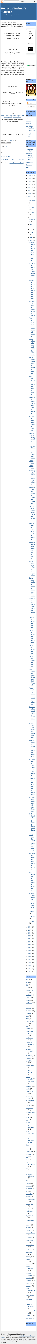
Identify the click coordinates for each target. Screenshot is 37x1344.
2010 (30, 951)
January (32, 921)
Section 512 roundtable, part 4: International (32, 636)
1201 (27, 979)
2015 (30, 936)
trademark (29, 1299)
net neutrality (30, 1220)
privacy (28, 1249)
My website (29, 162)
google (28, 1183)
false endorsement (30, 1147)
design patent (30, 1100)
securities (29, 1278)
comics (28, 1028)
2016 (30, 933)
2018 (30, 927)
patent (28, 1227)
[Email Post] (16, 140)
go (27, 1180)
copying (28, 1058)
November (32, 207)
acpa (27, 987)
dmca (27, 1117)
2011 (30, 948)
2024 (30, 181)
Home (12, 159)
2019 (30, 196)
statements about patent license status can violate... (32, 606)
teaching (28, 1286)
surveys (28, 1283)
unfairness (29, 1315)
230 (27, 985)
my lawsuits (29, 1211)
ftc (27, 1169)
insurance (29, 1186)
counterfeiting (30, 1065)
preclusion (29, 1237)
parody (28, 1225)
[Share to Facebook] (8, 143)
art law (28, 1000)
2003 (30, 971)
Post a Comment (6, 156)
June (31, 232)
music (28, 1208)
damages (29, 1086)
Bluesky (28, 167)
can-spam (29, 1013)
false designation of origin (30, 1140)
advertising (29, 990)
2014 (30, 939)
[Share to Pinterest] (10, 143)
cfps (6, 146)
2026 (30, 175)
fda (27, 1157)
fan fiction (29, 1151)
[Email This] (2, 143)
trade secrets (30, 1295)
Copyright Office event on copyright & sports (32, 452)
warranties (29, 1318)
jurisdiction (29, 1194)
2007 (30, 960)
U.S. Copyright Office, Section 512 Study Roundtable (32, 677)
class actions (30, 1021)
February (32, 916)
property (28, 1257)
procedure (29, 1252)
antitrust (28, 995)
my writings (29, 1216)
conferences (29, 1038)
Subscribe (31, 49)
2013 (30, 942)
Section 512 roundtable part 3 (32, 649)
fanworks (28, 1154)
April (31, 240)
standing (28, 1280)
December (32, 200)
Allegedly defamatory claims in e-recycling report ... (32, 550)
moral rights (29, 1204)
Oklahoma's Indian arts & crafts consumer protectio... (32, 861)
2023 (30, 184)
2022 (30, 187)
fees (27, 1159)
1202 (27, 982)
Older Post (20, 159)
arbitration (29, 997)
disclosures (29, 1108)
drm (27, 1120)
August (32, 224)
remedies (29, 1264)
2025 (30, 178)
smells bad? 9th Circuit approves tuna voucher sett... (32, 843)
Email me (29, 165)
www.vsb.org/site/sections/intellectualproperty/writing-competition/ (12, 116)
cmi (27, 1026)
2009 (30, 954)
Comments (31, 106)
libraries (28, 1196)
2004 (30, 969)
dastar (28, 1089)
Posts (30, 103)
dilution (28, 1105)
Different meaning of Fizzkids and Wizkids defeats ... (32, 531)
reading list (29, 1259)
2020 (30, 193)
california (28, 1011)
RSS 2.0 (28, 123)
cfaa (27, 1016)
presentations (30, 1245)
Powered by (30, 65)
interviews (29, 1188)
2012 (30, 945)
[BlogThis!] (4, 143)
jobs (27, 1191)
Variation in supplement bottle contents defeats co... (32, 786)
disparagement (30, 1112)
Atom (27, 118)
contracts (29, 1056)
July (31, 229)
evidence (28, 1122)
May (31, 237)
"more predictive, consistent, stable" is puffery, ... (32, 696)
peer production (30, 1233)
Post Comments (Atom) (17, 163)
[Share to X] (6, 143)
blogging (28, 1008)
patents (28, 1230)
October (32, 212)
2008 (30, 957)
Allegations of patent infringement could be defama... (32, 405)
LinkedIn (28, 121)
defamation (29, 1091)
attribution (29, 1003)
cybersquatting (30, 1081)
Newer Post (4, 159)
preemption (29, 1240)
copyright (29, 1061)
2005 (30, 966)
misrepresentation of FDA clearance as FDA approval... (32, 767)
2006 (30, 963)
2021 (30, 190)
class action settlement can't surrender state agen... (32, 347)
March (32, 911)
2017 (30, 930)
